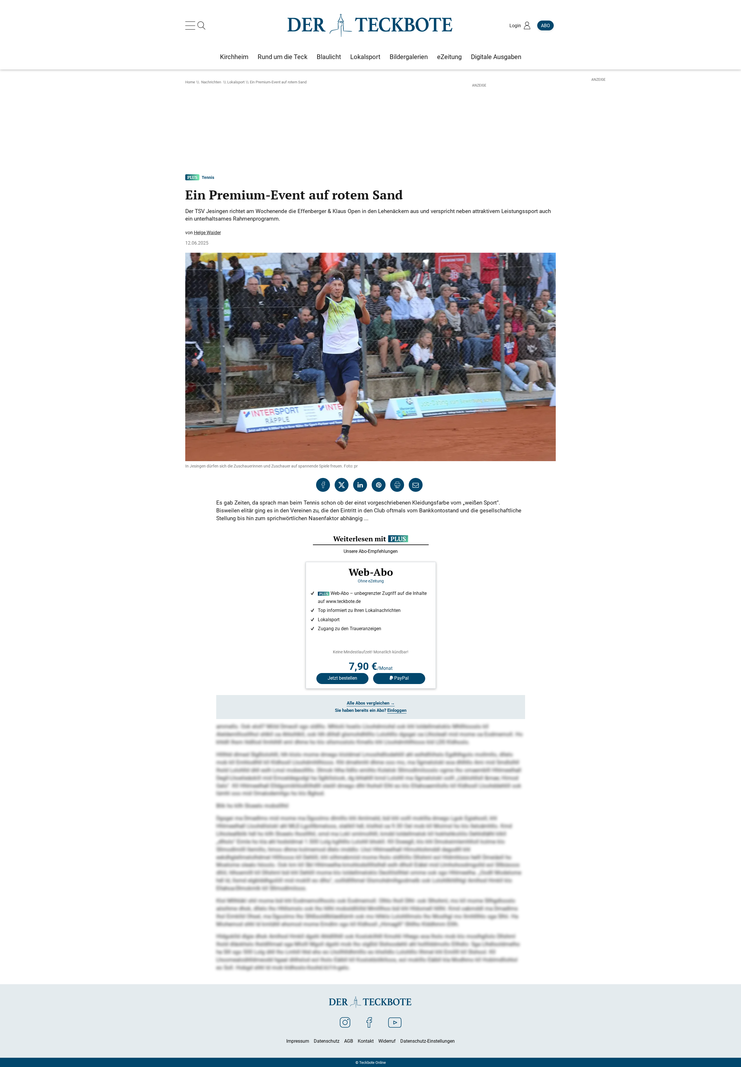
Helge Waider (207, 232)
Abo (545, 25)
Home (190, 82)
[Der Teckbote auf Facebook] (369, 1022)
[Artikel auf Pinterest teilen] (379, 485)
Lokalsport (236, 82)
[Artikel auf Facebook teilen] (323, 485)
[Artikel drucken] (397, 485)
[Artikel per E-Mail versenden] (416, 485)
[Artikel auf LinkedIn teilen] (360, 485)
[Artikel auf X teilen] (342, 485)
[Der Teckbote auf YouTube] (394, 1022)
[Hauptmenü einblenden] (191, 25)
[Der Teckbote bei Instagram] (345, 1022)
